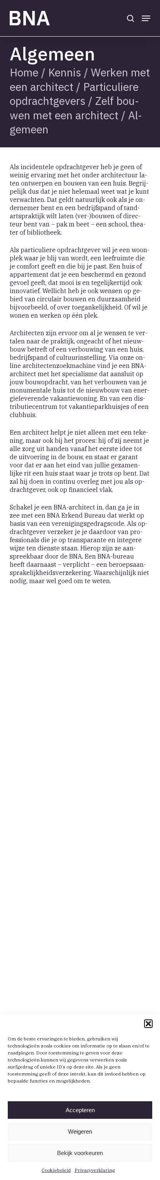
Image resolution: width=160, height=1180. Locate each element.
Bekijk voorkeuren (80, 1153)
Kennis (64, 72)
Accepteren (80, 1110)
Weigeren (80, 1131)
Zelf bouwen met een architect (74, 108)
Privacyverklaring (95, 1170)
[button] (148, 1024)
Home (24, 72)
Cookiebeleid (56, 1170)
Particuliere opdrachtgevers (74, 94)
